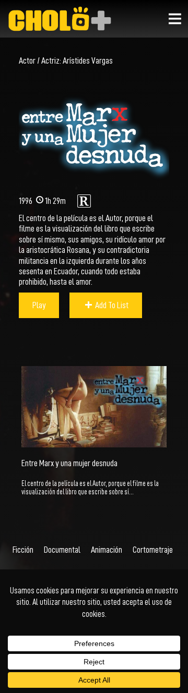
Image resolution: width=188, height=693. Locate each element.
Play (39, 305)
